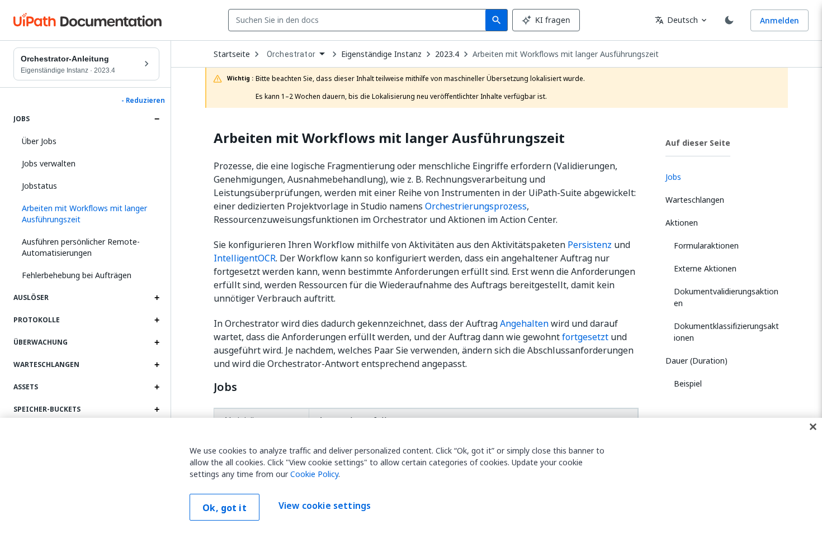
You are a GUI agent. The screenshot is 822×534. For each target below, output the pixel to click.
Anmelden (779, 20)
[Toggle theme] (729, 20)
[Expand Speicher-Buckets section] (156, 409)
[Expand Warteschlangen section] (156, 365)
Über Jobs (39, 141)
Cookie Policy (314, 474)
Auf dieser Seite (697, 143)
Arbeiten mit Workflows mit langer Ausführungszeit (566, 54)
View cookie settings (324, 506)
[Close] (813, 426)
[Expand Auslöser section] (156, 298)
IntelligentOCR (245, 258)
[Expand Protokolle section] (156, 320)
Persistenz (590, 244)
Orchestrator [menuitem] (291, 54)
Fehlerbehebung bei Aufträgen (76, 275)
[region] (411, 476)
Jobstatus (39, 186)
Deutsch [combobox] (676, 20)
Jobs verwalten (48, 163)
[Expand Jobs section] (156, 119)
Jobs (225, 387)
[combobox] (359, 20)
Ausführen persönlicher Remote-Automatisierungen (81, 247)
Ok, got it (224, 507)
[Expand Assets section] (156, 387)
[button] (86, 214)
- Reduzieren (143, 101)
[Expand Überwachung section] (156, 342)
